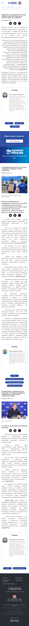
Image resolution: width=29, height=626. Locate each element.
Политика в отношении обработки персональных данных (14, 612)
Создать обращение (14, 141)
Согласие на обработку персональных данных (14, 613)
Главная (3, 6)
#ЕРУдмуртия (19, 123)
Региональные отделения (6, 581)
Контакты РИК (19, 580)
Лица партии (19, 578)
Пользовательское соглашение (14, 610)
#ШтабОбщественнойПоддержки (14, 382)
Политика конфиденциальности (14, 611)
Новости (19, 6)
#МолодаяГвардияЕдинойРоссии (14, 379)
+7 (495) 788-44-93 (14, 589)
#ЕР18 (9, 123)
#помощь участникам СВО (15, 385)
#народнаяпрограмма (19, 568)
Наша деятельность (11, 6)
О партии (5, 578)
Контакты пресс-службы (8, 583)
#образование (14, 126)
